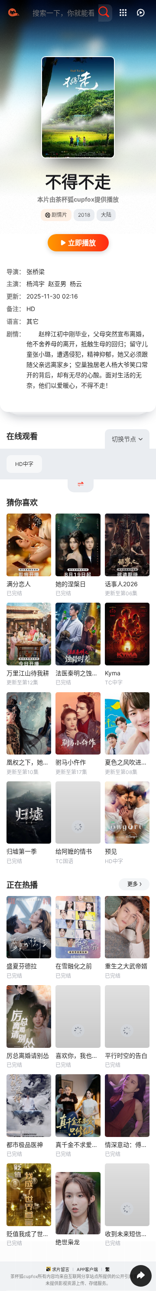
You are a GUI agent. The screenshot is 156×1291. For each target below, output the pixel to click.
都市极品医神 (24, 1144)
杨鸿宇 (35, 283)
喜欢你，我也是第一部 (77, 1055)
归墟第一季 (21, 851)
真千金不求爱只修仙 (77, 1144)
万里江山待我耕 (27, 673)
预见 (111, 851)
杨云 (76, 283)
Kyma (112, 673)
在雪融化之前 (73, 966)
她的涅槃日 (70, 584)
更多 (132, 884)
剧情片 (59, 215)
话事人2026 (121, 584)
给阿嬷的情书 (73, 851)
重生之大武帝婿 (126, 966)
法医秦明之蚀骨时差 (77, 673)
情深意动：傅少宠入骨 (127, 1144)
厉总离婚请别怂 (27, 1055)
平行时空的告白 (126, 1055)
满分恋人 (18, 584)
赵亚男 (57, 283)
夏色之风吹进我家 (127, 762)
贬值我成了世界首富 (28, 1233)
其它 (32, 321)
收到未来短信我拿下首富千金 (127, 1233)
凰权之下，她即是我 (28, 762)
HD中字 (24, 464)
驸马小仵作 (70, 762)
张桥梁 (35, 271)
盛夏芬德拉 (21, 966)
